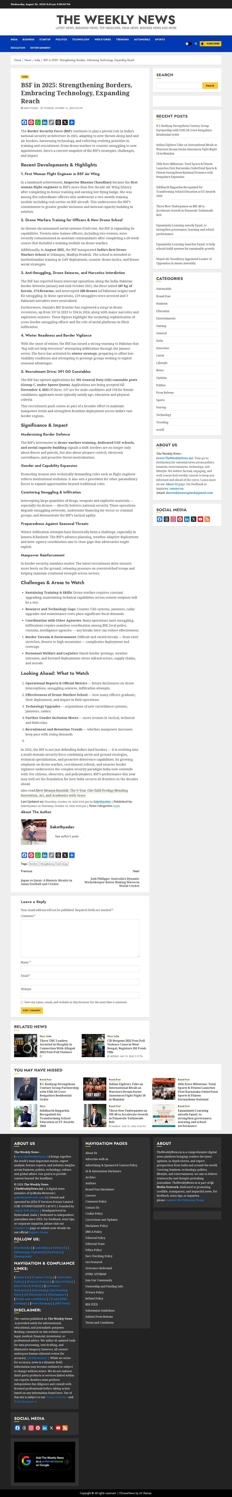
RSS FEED (91, 1304)
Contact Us (92, 1207)
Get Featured (93, 1262)
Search (164, 75)
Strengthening (47, 864)
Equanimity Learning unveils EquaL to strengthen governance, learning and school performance (185, 229)
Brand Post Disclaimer (99, 1189)
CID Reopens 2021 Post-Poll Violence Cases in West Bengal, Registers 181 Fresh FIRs (126, 1046)
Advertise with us (96, 1159)
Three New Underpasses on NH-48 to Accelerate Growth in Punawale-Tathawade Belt (184, 210)
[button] (196, 43)
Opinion (161, 378)
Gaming (161, 326)
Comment (28, 916)
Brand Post (163, 296)
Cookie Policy (94, 1213)
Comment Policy (95, 1201)
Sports (160, 39)
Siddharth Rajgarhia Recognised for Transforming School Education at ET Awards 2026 (185, 191)
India (14, 39)
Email (25, 976)
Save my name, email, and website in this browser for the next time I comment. (75, 1002)
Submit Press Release (99, 1317)
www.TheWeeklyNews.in (174, 458)
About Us (171, 484)
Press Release (165, 393)
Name (26, 962)
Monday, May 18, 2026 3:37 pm (126, 1056)
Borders (34, 864)
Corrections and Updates (101, 1220)
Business (28, 39)
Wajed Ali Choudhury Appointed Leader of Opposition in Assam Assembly (184, 261)
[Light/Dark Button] (188, 43)
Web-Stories (103, 39)
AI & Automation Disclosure (103, 1171)
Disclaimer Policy (96, 1226)
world (160, 430)
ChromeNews (127, 1493)
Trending (122, 39)
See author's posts (67, 836)
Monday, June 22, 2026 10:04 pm (129, 1126)
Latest (160, 355)
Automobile (142, 39)
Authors (90, 1183)
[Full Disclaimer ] (25, 1401)
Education (18, 48)
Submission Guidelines (100, 1310)
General (161, 333)
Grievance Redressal (98, 1268)
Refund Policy (94, 1298)
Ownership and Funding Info (104, 1286)
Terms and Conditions (99, 1322)
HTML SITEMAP (95, 1274)
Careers (90, 1195)
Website (26, 989)
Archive (90, 1177)
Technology (81, 39)
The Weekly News (116, 20)
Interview (162, 348)
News (42, 1036)
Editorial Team (95, 1244)
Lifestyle (161, 363)
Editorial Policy (95, 1238)
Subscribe (213, 43)
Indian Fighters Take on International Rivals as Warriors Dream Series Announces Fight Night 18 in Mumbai (186, 149)
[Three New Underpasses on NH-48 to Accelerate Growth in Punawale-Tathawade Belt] (94, 1115)
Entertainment (40, 48)
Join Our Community (98, 1280)
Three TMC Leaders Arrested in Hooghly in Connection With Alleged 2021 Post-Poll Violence (57, 1046)
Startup (45, 39)
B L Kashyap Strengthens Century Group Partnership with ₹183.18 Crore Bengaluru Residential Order (184, 130)
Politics (61, 39)
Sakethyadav (31, 108)
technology (62, 864)
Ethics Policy (93, 1250)
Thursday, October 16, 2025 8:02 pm (63, 108)
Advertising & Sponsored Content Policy (111, 1165)
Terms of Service (57, 1397)
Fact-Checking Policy (98, 1256)
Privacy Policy (94, 1292)
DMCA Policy (93, 1232)
